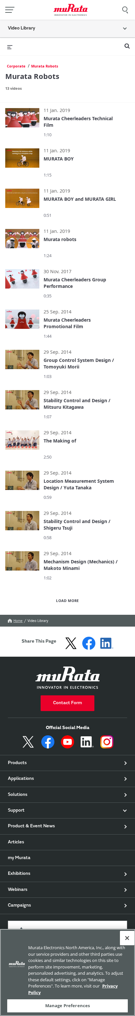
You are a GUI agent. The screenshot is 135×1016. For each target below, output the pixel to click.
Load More (67, 600)
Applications (21, 779)
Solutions (18, 795)
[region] (67, 972)
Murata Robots (44, 66)
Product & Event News (31, 826)
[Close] (127, 938)
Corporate (16, 66)
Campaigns (19, 905)
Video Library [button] (21, 28)
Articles (16, 842)
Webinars (18, 890)
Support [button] (16, 810)
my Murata (19, 858)
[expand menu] (9, 46)
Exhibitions (19, 874)
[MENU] (10, 10)
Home (18, 620)
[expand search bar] (127, 43)
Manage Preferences (67, 1005)
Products (17, 763)
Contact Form (67, 703)
